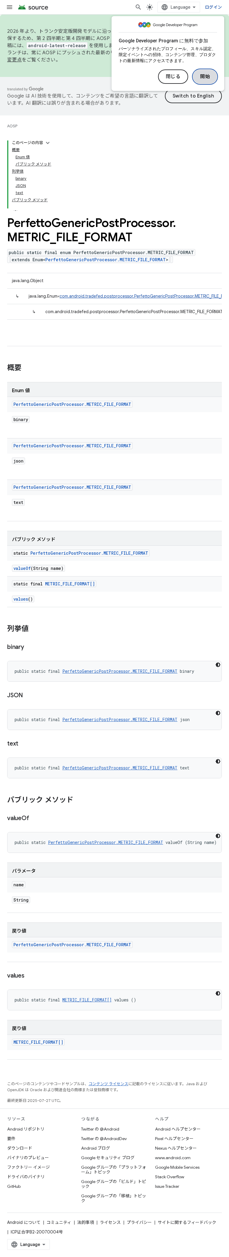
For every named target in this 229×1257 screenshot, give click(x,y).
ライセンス (110, 1222)
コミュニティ (59, 1222)
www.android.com (173, 1157)
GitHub (14, 1186)
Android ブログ (95, 1148)
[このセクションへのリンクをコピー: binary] (30, 647)
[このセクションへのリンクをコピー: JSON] (29, 695)
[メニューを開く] (10, 7)
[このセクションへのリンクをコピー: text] (24, 744)
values (20, 599)
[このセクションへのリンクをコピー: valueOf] (35, 818)
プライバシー (139, 1222)
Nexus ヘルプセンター (176, 1148)
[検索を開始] (138, 7)
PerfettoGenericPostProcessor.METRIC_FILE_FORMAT (105, 259)
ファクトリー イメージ (28, 1167)
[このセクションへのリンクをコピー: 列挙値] (35, 629)
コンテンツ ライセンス (108, 1083)
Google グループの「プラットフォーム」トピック (113, 1170)
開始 (205, 77)
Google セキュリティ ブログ (107, 1157)
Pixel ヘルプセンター (174, 1138)
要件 (11, 1138)
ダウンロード (19, 1148)
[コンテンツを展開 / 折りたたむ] (47, 142)
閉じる (173, 77)
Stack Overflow (169, 1176)
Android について (24, 1222)
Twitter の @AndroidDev (104, 1138)
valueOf (22, 568)
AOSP (12, 126)
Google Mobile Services (177, 1167)
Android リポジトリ (25, 1129)
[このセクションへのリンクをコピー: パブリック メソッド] (79, 800)
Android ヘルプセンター (178, 1129)
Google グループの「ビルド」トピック (113, 1184)
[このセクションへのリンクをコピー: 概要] (27, 368)
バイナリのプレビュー (28, 1157)
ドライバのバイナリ (26, 1176)
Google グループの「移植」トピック (113, 1198)
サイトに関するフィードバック (187, 1222)
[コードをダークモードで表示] (218, 664)
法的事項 (85, 1222)
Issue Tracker (167, 1186)
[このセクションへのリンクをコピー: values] (30, 976)
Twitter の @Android (100, 1129)
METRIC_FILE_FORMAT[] (70, 584)
